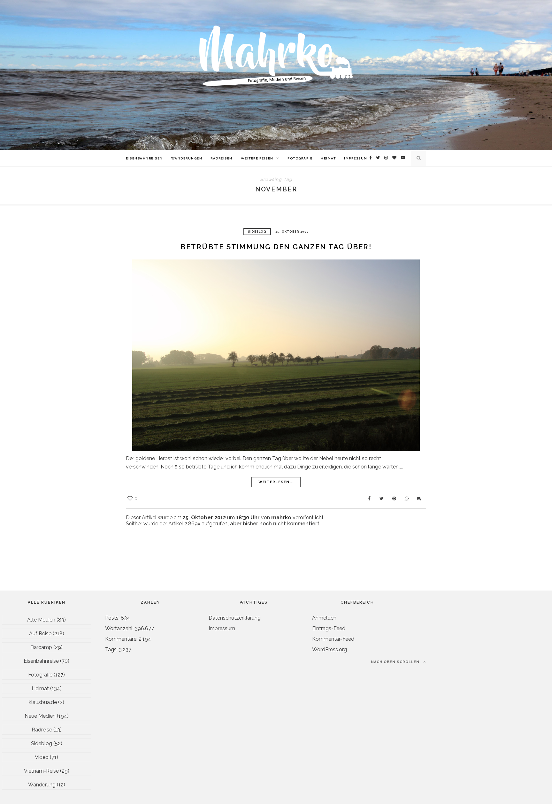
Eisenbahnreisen (144, 158)
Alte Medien (41, 620)
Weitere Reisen (257, 158)
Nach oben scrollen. (396, 662)
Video (42, 757)
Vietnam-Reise (41, 771)
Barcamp (41, 647)
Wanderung (42, 785)
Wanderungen (187, 158)
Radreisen (222, 158)
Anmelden (324, 618)
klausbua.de (43, 702)
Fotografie (300, 158)
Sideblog (257, 231)
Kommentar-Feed (333, 639)
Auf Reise (40, 633)
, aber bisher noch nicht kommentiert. (274, 524)
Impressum (355, 158)
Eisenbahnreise (41, 661)
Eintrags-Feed (328, 628)
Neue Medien (40, 716)
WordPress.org (329, 649)
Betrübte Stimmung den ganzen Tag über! (276, 247)
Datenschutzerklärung (235, 618)
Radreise (42, 730)
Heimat (328, 158)
